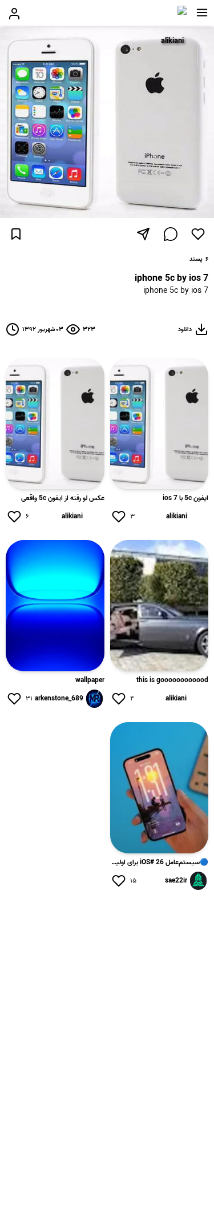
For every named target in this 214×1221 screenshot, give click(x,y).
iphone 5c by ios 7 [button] (175, 291)
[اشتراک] (143, 234)
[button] (202, 12)
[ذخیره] (16, 234)
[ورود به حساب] (14, 14)
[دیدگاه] (170, 234)
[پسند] (198, 234)
